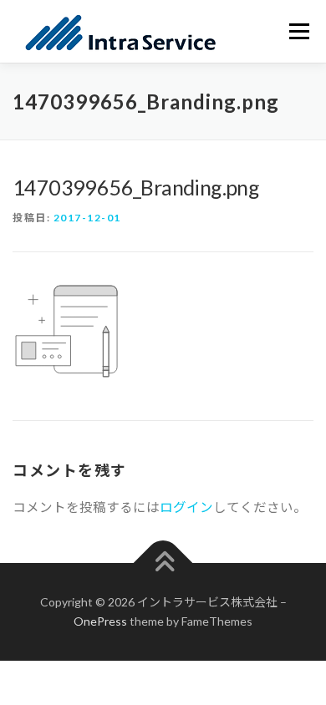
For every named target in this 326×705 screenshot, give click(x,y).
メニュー (298, 30)
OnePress (100, 621)
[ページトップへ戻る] (163, 562)
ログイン (186, 507)
